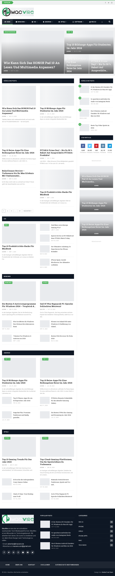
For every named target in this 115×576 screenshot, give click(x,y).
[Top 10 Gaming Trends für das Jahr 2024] (19, 447)
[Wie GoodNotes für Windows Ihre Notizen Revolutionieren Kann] (7, 324)
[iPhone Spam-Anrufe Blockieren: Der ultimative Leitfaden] (45, 262)
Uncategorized (9, 32)
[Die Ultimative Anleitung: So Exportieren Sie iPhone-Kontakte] (45, 249)
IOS (35, 22)
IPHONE (81, 526)
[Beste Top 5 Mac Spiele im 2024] (84, 127)
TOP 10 (69, 32)
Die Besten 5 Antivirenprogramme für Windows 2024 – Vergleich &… (19, 305)
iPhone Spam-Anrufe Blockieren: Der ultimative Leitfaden (60, 262)
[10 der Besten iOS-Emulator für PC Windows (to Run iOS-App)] (84, 89)
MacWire (5, 528)
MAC (6, 225)
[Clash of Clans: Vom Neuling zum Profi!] (7, 496)
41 (20, 211)
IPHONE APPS (83, 536)
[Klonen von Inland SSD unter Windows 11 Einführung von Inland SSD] (45, 324)
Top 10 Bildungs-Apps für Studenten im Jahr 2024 (52, 109)
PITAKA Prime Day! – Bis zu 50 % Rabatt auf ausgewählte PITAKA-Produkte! (56, 152)
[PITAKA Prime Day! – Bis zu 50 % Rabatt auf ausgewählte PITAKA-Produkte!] (57, 138)
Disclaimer (45, 565)
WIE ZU (93, 22)
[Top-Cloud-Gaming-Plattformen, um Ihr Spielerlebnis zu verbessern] (57, 447)
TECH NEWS (82, 545)
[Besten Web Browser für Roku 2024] (45, 338)
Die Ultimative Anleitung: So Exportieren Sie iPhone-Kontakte (61, 249)
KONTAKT (31, 565)
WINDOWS (21, 22)
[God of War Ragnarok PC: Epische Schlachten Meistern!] (57, 291)
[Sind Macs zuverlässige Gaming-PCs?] (45, 227)
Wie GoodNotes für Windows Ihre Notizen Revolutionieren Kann (23, 324)
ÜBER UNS (19, 565)
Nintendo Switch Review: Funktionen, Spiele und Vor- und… (61, 482)
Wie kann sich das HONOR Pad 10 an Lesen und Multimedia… (95, 179)
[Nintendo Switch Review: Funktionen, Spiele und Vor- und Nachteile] (45, 482)
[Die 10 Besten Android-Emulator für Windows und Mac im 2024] (84, 113)
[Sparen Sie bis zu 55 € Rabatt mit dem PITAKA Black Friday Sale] (45, 238)
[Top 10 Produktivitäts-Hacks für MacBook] (57, 179)
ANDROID (48, 22)
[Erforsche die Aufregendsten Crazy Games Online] (7, 482)
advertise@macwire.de (16, 544)
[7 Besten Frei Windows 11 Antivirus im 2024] (7, 338)
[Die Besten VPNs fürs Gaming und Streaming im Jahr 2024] (45, 414)
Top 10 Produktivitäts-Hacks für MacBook (56, 193)
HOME (7, 565)
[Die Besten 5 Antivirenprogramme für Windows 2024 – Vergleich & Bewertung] (19, 291)
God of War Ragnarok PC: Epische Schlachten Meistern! (56, 305)
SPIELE (63, 22)
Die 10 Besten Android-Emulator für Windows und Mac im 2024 (100, 113)
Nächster (27, 211)
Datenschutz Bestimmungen (67, 565)
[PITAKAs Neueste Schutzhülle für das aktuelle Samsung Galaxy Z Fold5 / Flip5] (45, 400)
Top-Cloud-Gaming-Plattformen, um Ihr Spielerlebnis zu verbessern (56, 462)
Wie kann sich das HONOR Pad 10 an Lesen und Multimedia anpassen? (18, 111)
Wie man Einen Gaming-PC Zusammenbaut (32, 2)
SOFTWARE (78, 22)
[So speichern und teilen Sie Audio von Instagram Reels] (84, 101)
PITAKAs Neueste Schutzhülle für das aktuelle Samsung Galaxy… (61, 400)
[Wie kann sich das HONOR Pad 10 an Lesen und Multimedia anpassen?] (32, 52)
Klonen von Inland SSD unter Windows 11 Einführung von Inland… (61, 324)
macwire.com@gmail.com (21, 546)
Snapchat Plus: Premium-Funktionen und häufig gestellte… (22, 415)
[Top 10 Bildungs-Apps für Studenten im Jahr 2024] (89, 42)
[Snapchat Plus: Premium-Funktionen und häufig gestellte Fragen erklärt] (7, 414)
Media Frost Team (107, 572)
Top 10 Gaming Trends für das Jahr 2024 (17, 460)
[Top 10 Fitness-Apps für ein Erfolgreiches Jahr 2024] (7, 400)
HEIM (8, 22)
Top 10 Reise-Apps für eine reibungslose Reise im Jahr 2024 (76, 65)
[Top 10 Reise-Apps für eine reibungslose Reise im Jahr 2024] (19, 138)
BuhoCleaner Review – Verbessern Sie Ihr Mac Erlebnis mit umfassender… (18, 173)
